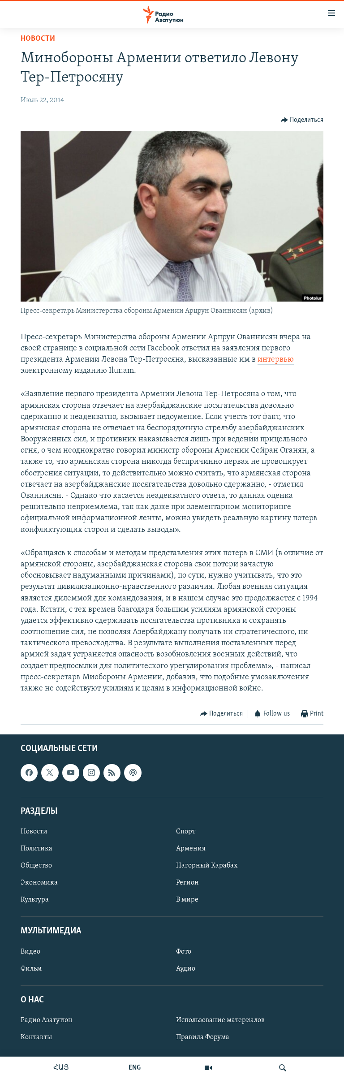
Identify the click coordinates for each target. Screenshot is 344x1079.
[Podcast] (132, 772)
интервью (276, 360)
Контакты (36, 1037)
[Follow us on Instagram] (91, 772)
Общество (36, 865)
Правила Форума (202, 1037)
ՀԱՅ (61, 1067)
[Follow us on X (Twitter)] (49, 772)
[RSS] (111, 772)
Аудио (185, 968)
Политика (36, 848)
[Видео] (208, 1068)
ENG (135, 1067)
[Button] (302, 120)
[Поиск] (282, 1068)
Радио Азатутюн (47, 1020)
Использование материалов (220, 1020)
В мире (187, 899)
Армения (191, 848)
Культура (35, 899)
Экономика (39, 882)
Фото (183, 951)
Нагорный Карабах (206, 865)
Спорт (185, 831)
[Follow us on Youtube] (70, 772)
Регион (187, 882)
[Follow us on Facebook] (29, 772)
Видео (30, 951)
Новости (38, 39)
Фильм (31, 968)
